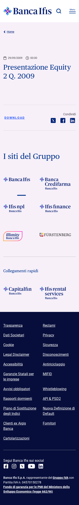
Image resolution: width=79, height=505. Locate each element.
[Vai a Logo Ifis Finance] (58, 210)
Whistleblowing (54, 389)
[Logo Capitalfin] (21, 293)
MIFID (47, 374)
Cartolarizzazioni (16, 438)
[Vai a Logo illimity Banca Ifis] (21, 237)
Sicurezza (50, 345)
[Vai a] (21, 210)
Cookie (8, 345)
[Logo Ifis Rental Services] (58, 293)
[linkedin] (40, 466)
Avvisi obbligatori (16, 389)
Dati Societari (13, 335)
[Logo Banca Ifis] (27, 11)
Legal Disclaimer (16, 354)
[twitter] (22, 466)
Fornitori (49, 423)
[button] (58, 11)
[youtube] (31, 466)
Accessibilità (13, 364)
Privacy (48, 335)
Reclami (49, 325)
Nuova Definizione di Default (59, 411)
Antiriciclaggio (54, 364)
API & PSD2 (52, 399)
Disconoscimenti (56, 354)
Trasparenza (13, 325)
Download (14, 117)
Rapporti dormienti (17, 399)
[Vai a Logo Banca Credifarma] (58, 183)
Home (10, 31)
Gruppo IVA (60, 477)
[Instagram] (14, 466)
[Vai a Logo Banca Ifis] (21, 183)
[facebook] (6, 466)
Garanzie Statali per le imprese (18, 376)
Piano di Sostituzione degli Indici (19, 411)
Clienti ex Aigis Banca (14, 426)
